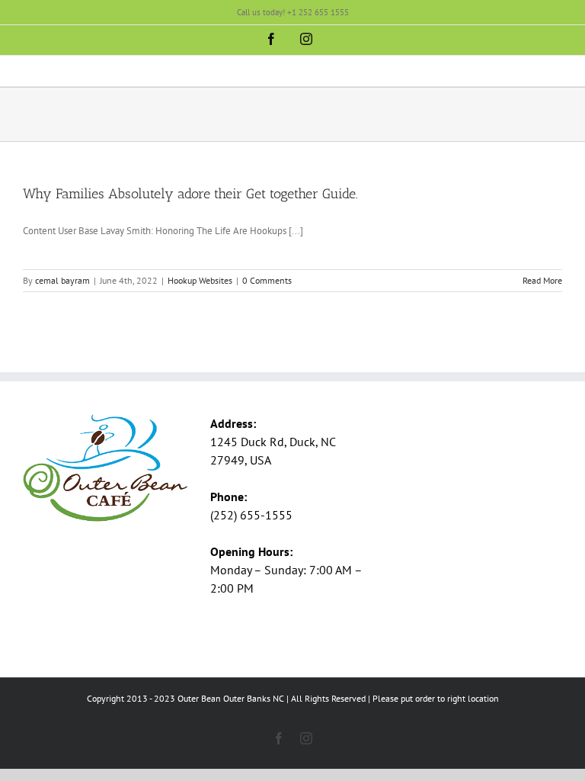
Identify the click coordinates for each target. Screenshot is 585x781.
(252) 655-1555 (251, 514)
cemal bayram (62, 280)
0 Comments (267, 280)
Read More (542, 280)
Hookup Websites (200, 280)
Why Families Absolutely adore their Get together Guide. (190, 193)
